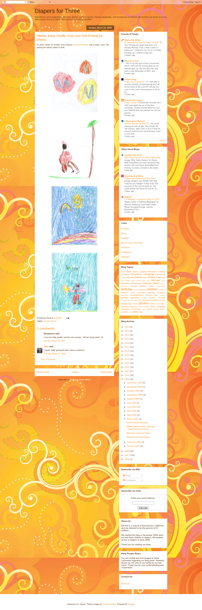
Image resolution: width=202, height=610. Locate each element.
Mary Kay (146, 280)
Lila (132, 281)
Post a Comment (48, 359)
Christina (125, 274)
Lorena (138, 280)
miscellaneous (144, 300)
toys (143, 309)
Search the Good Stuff (131, 243)
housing (161, 298)
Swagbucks (126, 252)
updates (162, 309)
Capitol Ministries (148, 271)
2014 (127, 359)
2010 (127, 375)
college (132, 293)
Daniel (138, 277)
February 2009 (134, 442)
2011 (127, 371)
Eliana (53, 321)
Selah (155, 283)
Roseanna (125, 284)
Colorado (130, 277)
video (135, 311)
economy (161, 293)
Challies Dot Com (133, 155)
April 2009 (132, 415)
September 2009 (135, 395)
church (124, 292)
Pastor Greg (130, 79)
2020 (127, 335)
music (135, 304)
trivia (155, 309)
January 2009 (133, 446)
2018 (127, 343)
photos (143, 303)
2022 (127, 327)
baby (151, 286)
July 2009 (132, 403)
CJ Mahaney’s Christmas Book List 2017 (142, 199)
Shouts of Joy (131, 61)
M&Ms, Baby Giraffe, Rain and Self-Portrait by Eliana (140, 427)
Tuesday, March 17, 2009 (54, 354)
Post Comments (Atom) (80, 380)
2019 (127, 339)
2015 (127, 355)
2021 (127, 331)
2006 (127, 459)
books (143, 289)
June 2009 (132, 407)
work (141, 312)
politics (153, 304)
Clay (123, 277)
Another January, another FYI (137, 123)
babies (143, 286)
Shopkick (125, 247)
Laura (127, 281)
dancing (151, 292)
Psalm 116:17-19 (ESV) (134, 82)
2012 (127, 367)
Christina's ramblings (142, 274)
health (144, 298)
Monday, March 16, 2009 (54, 341)
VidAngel (125, 257)
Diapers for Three (57, 11)
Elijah (158, 277)
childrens (162, 290)
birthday (127, 289)
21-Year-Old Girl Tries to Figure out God (141, 42)
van (130, 312)
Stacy (46, 346)
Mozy (123, 233)
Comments (130, 480)
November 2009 (135, 387)
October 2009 (133, 391)
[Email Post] (67, 318)
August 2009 (133, 399)
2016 (127, 351)
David (145, 277)
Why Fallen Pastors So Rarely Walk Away (142, 157)
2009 (127, 379)
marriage (134, 300)
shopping (160, 306)
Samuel (147, 283)
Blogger (131, 604)
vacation (125, 312)
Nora (163, 280)
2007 (127, 455)
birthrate (137, 290)
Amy (123, 272)
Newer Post (43, 372)
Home (75, 372)
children (152, 289)
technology (136, 309)
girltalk (127, 197)
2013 (127, 363)
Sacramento (136, 283)
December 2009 (135, 382)
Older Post (106, 372)
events (149, 295)
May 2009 (132, 411)
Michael (155, 280)
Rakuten (125, 238)
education (124, 295)
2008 (127, 451)
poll (158, 304)
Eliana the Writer (132, 40)
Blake (135, 272)
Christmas (160, 274)
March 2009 (133, 419)
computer (141, 293)
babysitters (161, 286)
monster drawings (80, 45)
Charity (161, 271)
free (156, 295)
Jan (163, 277)
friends (162, 295)
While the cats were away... (139, 433)
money (154, 300)
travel (149, 309)
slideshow (125, 309)
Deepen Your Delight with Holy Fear (139, 178)
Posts (128, 475)
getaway (124, 298)
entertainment (136, 295)
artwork (47, 321)
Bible (129, 271)
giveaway (135, 297)
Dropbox (125, 228)
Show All (162, 140)
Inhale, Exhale (130, 102)
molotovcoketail (109, 604)
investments (125, 300)
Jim (122, 280)
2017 (127, 347)
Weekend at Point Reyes (138, 437)
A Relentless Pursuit (134, 121)
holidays (152, 298)
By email (125, 583)
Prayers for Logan (133, 100)
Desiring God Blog (133, 176)
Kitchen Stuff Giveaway (137, 422)
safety (152, 307)
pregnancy (133, 307)
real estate (144, 307)
